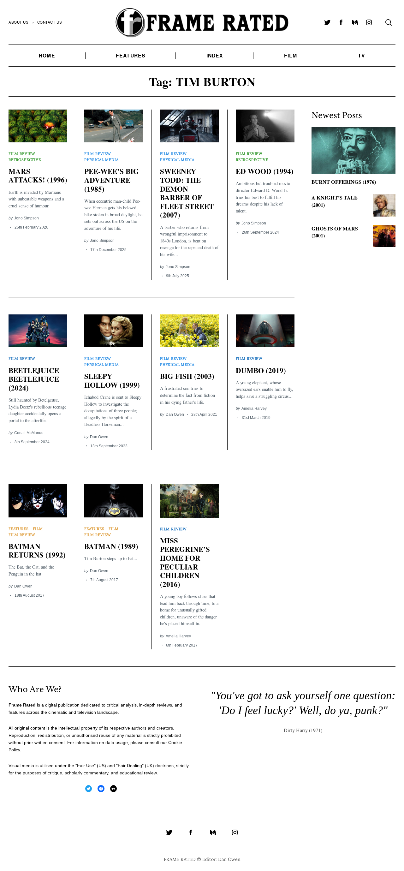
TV (361, 55)
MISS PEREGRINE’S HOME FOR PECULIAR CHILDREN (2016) (185, 562)
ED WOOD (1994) (265, 171)
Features (131, 55)
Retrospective (25, 159)
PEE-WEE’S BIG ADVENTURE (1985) (111, 180)
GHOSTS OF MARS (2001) (335, 232)
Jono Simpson (26, 218)
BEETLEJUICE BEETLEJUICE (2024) (34, 379)
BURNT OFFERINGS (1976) (344, 182)
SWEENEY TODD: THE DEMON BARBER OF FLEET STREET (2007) (187, 193)
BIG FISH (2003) (187, 376)
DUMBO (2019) (261, 370)
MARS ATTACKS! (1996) (38, 175)
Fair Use (85, 765)
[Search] (388, 22)
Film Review (22, 153)
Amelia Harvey (254, 408)
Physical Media (101, 159)
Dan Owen (99, 437)
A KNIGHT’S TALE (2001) (335, 201)
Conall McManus (28, 433)
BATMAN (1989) (111, 546)
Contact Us (49, 22)
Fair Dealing (130, 765)
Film (290, 55)
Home (47, 55)
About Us (19, 22)
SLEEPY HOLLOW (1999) (112, 380)
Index (214, 55)
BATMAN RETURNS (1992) (37, 550)
